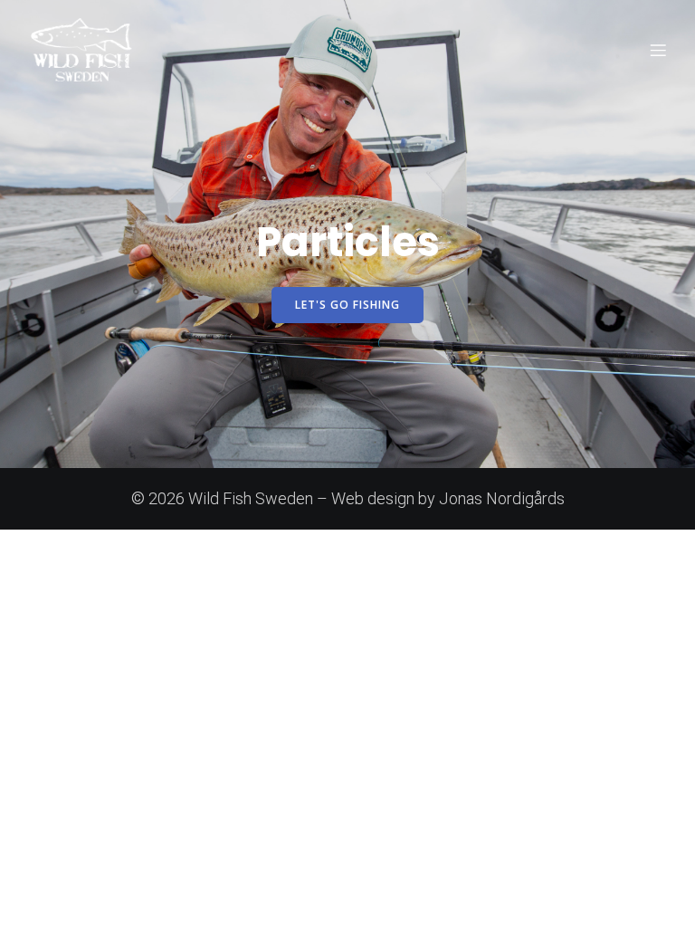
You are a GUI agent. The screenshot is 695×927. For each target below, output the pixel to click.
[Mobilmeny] (658, 49)
